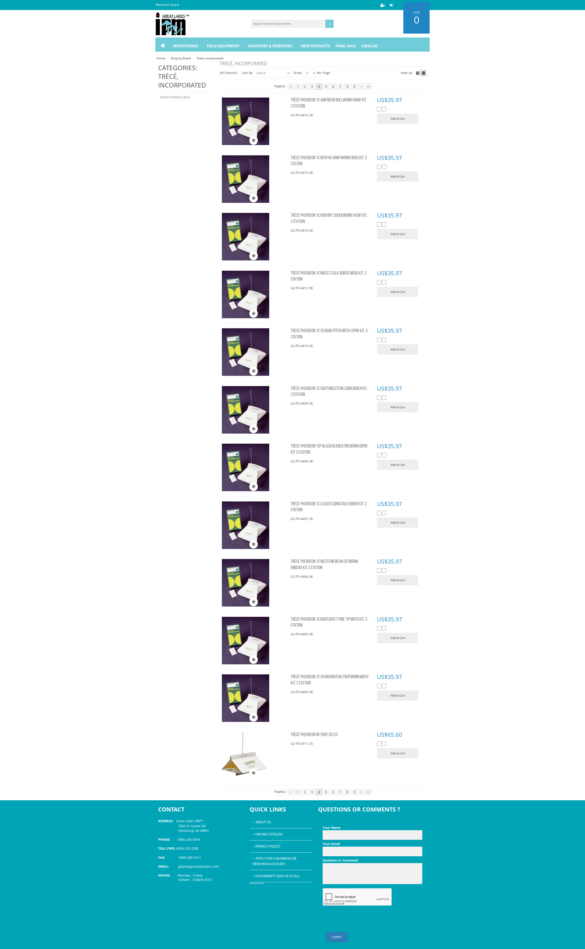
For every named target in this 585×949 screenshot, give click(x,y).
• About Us (262, 822)
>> (368, 86)
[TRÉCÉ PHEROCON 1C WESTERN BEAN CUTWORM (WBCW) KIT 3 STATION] (254, 583)
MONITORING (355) (175, 97)
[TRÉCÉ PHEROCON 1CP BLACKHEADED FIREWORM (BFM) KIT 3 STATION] (254, 467)
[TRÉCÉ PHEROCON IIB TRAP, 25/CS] (254, 755)
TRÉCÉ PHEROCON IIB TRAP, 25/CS (314, 734)
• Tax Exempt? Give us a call (276, 876)
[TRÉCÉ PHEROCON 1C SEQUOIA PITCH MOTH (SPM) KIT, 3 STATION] (254, 352)
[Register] (382, 5)
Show (297, 73)
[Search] (329, 24)
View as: (407, 73)
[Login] (391, 5)
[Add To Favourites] (253, 140)
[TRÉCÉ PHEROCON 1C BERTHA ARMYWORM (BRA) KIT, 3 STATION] (254, 179)
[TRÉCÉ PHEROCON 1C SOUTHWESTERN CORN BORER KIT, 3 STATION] (254, 410)
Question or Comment (372, 860)
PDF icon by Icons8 (257, 883)
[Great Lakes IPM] (172, 23)
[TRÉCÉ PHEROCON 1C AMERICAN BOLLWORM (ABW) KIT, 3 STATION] (254, 121)
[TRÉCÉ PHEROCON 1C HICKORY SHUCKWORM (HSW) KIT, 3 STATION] (254, 236)
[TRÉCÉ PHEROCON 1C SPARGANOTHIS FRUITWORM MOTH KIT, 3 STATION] (254, 698)
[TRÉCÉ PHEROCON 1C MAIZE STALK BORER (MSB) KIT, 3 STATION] (254, 294)
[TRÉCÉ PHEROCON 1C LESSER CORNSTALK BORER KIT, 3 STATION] (254, 525)
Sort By (247, 73)
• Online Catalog (267, 834)
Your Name (372, 827)
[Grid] (417, 73)
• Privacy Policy (267, 846)
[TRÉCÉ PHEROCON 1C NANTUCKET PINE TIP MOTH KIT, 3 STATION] (254, 640)
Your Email (372, 844)
